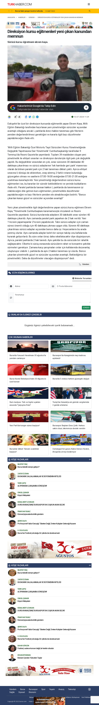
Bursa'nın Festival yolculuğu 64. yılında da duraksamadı (39, 533)
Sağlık (12, 692)
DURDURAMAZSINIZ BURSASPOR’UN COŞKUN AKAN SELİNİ (41, 505)
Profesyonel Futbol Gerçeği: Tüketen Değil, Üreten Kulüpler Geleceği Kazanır (47, 523)
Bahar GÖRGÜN (23, 646)
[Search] (90, 11)
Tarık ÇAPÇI (22, 483)
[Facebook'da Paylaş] (26, 117)
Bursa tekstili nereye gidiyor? (28, 467)
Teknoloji (72, 689)
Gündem (85, 264)
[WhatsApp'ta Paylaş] (33, 117)
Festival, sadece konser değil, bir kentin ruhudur (36, 648)
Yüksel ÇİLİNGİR (23, 493)
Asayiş (61, 689)
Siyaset (21, 692)
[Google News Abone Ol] (9, 117)
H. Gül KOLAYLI (23, 530)
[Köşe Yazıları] (12, 467)
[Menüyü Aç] (89, 4)
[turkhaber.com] (19, 4)
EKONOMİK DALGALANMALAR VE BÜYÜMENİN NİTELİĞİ (39, 476)
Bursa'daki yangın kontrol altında (29, 11)
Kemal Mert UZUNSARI (26, 502)
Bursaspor (33, 689)
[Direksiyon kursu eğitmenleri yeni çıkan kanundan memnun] (49, 73)
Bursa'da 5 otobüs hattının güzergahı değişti (71, 379)
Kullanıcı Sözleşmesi (73, 697)
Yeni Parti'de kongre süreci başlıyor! (25, 425)
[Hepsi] (90, 459)
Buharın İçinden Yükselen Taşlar (30, 658)
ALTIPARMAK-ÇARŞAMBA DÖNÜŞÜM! (32, 486)
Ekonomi (32, 692)
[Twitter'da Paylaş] (30, 117)
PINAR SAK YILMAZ (24, 511)
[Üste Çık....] (89, 689)
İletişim (31, 697)
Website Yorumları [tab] (83, 278)
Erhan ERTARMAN (24, 655)
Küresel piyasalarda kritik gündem (30, 514)
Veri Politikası (86, 697)
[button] (8, 10)
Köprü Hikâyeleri (24, 495)
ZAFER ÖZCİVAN (23, 474)
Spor (43, 689)
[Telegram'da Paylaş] (37, 117)
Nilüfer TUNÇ (22, 464)
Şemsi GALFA (22, 521)
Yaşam (52, 689)
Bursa (22, 689)
